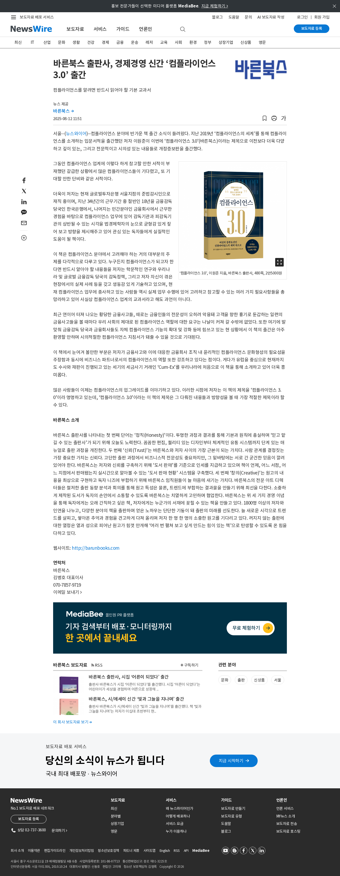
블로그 (217, 17)
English (165, 850)
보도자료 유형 (231, 816)
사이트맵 (149, 850)
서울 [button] (277, 680)
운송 (134, 42)
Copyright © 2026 (171, 867)
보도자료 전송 (286, 823)
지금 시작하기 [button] (231, 760)
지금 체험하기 (214, 6)
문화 (61, 42)
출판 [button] (241, 680)
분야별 (116, 816)
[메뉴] (15, 17)
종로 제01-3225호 (155, 861)
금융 (120, 42)
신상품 (245, 42)
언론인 (145, 29)
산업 (46, 42)
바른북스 (63, 111)
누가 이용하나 (176, 831)
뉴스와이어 (76, 134)
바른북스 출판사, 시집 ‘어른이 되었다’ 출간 (129, 677)
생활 (76, 42)
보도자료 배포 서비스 (37, 17)
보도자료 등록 (311, 28)
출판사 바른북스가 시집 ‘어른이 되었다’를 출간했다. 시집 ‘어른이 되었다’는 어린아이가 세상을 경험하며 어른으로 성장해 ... (144, 687)
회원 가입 (322, 17)
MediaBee (200, 850)
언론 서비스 (285, 808)
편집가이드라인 (55, 850)
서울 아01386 (41, 867)
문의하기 (59, 830)
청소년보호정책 (108, 850)
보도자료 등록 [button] (28, 818)
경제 (105, 42)
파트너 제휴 (131, 850)
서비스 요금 (174, 823)
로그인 (302, 17)
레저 (149, 42)
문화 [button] (224, 680)
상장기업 (226, 42)
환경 (193, 42)
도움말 (233, 17)
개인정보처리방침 (81, 850)
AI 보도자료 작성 (270, 17)
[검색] (183, 29)
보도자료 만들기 (233, 808)
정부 (207, 42)
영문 (262, 42)
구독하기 (191, 665)
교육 (163, 42)
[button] (264, 118)
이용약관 (34, 850)
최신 (18, 42)
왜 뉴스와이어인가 (179, 808)
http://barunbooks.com (96, 548)
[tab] (136, 800)
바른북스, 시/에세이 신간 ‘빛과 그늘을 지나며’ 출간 (136, 699)
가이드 (123, 29)
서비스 (100, 29)
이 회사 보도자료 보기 (72, 722)
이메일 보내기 (67, 592)
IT (32, 42)
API (186, 850)
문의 (248, 17)
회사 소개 (17, 850)
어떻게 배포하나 (178, 816)
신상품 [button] (259, 680)
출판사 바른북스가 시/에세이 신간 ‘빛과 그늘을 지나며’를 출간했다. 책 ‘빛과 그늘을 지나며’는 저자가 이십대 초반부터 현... (145, 709)
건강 (90, 42)
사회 (178, 42)
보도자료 (75, 29)
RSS (99, 665)
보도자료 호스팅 (288, 831)
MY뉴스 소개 (285, 816)
